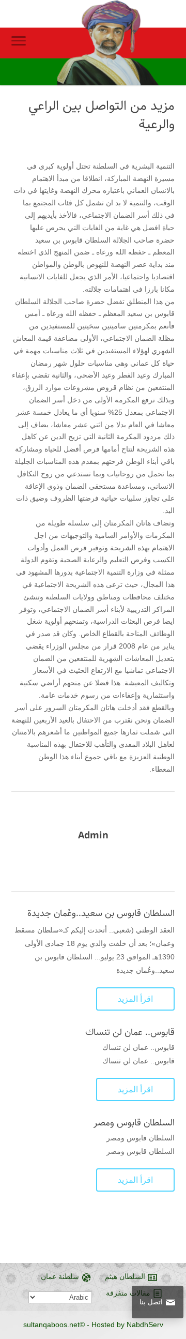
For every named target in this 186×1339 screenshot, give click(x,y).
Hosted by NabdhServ (127, 1324)
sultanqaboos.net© (54, 1324)
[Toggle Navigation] (18, 43)
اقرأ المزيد (135, 999)
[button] (173, 1270)
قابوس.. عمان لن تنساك (130, 1032)
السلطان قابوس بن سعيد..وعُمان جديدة (101, 913)
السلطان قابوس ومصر (134, 1123)
